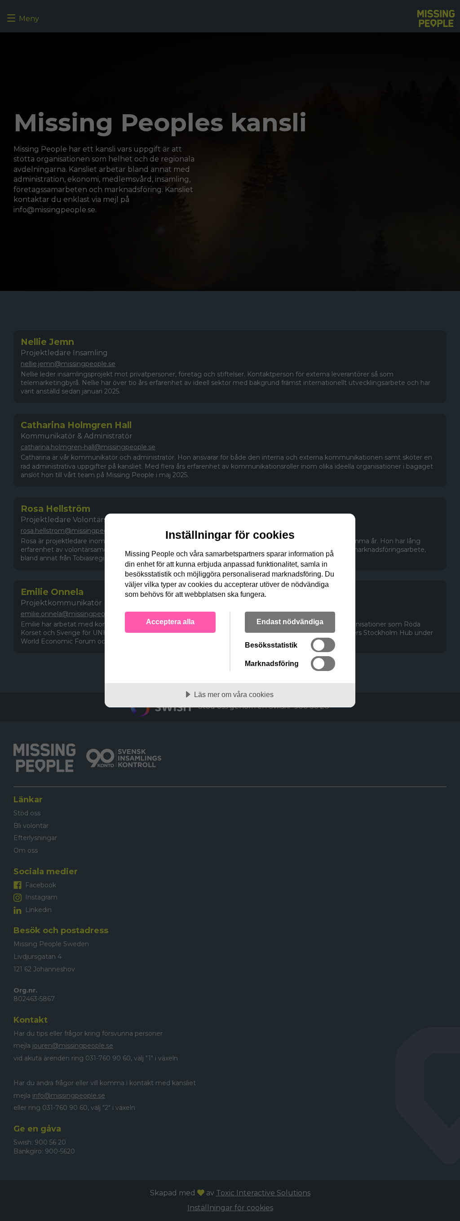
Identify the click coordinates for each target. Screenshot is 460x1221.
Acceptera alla (170, 621)
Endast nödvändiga (290, 621)
